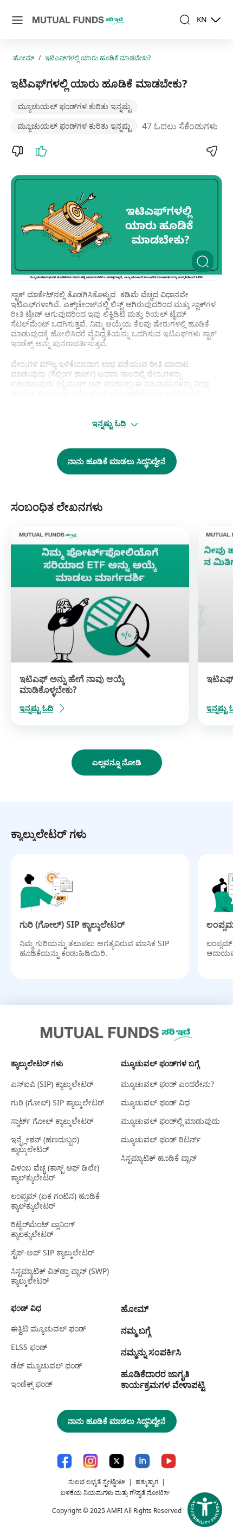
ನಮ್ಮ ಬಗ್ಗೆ (136, 1330)
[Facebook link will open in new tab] (64, 1461)
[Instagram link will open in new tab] (90, 1461)
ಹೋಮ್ (23, 58)
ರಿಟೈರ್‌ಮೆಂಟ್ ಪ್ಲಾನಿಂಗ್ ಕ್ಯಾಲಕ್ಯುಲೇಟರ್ (43, 1229)
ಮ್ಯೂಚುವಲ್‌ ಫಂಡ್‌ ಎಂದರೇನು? (167, 1084)
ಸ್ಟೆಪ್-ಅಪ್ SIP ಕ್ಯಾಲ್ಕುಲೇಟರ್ (52, 1252)
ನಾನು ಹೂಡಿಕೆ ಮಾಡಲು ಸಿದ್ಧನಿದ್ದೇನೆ (117, 461)
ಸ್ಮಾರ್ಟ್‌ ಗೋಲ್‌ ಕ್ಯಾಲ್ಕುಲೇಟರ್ (52, 1121)
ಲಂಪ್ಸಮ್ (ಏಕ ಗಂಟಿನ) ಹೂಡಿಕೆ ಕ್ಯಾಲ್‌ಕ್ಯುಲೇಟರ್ (55, 1201)
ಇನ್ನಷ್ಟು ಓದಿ (109, 423)
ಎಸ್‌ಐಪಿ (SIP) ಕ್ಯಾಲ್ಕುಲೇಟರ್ (52, 1084)
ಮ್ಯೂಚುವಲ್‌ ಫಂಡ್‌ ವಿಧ (155, 1102)
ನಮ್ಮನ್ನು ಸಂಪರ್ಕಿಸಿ (151, 1352)
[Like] (41, 151)
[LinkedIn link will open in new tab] (142, 1461)
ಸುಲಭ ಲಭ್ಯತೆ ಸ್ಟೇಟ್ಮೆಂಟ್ (96, 1481)
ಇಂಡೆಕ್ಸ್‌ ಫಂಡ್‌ (32, 1384)
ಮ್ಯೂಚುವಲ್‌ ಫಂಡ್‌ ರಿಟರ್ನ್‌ (160, 1139)
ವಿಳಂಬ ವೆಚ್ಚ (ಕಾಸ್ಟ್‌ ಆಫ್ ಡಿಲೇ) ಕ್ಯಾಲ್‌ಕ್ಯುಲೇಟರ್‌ (55, 1172)
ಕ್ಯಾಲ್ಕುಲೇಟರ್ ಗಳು (37, 1063)
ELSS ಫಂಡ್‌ (29, 1347)
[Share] (211, 151)
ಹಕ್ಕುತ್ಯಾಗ (146, 1481)
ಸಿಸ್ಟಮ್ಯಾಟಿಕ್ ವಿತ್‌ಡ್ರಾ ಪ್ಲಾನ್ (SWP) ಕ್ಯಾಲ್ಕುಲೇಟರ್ (60, 1276)
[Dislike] (17, 151)
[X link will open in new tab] (116, 1461)
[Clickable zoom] (202, 261)
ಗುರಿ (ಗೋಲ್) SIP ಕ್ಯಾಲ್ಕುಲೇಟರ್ (72, 924)
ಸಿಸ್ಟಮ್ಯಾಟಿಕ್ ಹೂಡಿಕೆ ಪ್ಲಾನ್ (159, 1158)
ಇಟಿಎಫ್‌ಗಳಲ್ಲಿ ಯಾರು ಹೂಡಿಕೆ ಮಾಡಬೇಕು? (98, 58)
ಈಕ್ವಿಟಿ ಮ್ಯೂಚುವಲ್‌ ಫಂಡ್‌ (48, 1328)
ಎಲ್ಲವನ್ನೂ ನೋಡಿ (116, 762)
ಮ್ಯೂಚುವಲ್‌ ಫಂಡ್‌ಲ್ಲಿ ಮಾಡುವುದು (170, 1121)
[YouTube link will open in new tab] (168, 1461)
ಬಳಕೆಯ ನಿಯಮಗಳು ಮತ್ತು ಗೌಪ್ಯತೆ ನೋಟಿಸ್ (115, 1492)
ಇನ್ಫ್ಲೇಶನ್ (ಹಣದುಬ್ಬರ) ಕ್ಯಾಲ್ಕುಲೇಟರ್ (45, 1144)
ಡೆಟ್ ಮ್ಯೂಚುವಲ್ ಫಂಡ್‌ (46, 1365)
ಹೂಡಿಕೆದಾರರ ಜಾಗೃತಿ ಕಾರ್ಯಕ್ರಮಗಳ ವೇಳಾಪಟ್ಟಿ (163, 1379)
